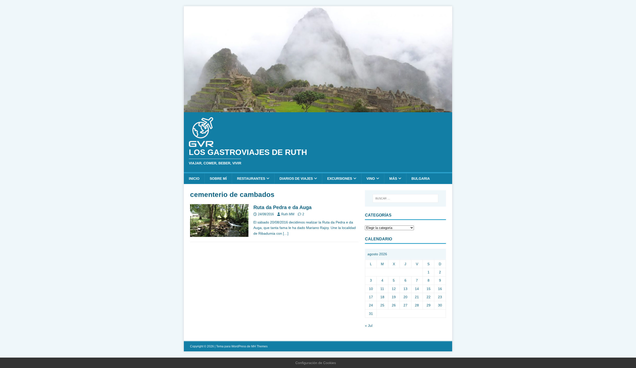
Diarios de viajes (296, 179)
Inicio (194, 179)
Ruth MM (287, 214)
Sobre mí (218, 179)
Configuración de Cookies (315, 363)
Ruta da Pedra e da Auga (282, 207)
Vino (370, 179)
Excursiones (339, 179)
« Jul (368, 326)
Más (393, 179)
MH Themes (259, 346)
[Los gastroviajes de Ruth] (318, 109)
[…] (285, 233)
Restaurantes (251, 179)
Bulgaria (420, 179)
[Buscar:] (405, 198)
